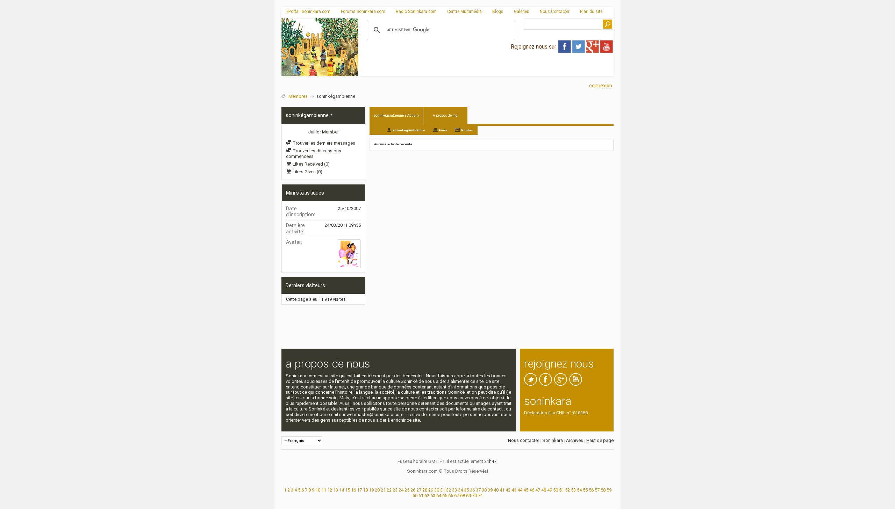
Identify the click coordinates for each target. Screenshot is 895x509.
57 (597, 490)
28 (424, 490)
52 (567, 490)
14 (341, 490)
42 (508, 490)
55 (585, 490)
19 (371, 490)
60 (415, 495)
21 (383, 490)
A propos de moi (445, 115)
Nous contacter (523, 440)
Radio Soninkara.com (416, 11)
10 (317, 490)
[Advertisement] (486, 70)
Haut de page (600, 440)
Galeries (521, 11)
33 (454, 490)
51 (561, 490)
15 (347, 490)
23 (395, 490)
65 (444, 495)
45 (525, 490)
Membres (298, 96)
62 (426, 495)
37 (478, 490)
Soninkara (552, 440)
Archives (574, 440)
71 (480, 495)
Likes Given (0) (307, 171)
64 (438, 495)
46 (531, 490)
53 (573, 490)
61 (420, 495)
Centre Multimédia (464, 11)
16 (353, 490)
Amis (443, 130)
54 (579, 490)
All (376, 130)
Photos (467, 130)
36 (472, 490)
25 (406, 490)
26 (412, 490)
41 (502, 490)
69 (468, 495)
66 (450, 495)
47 (537, 490)
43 (513, 490)
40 (496, 490)
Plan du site (591, 11)
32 (448, 490)
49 (549, 490)
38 (484, 490)
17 (359, 490)
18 (365, 490)
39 (490, 490)
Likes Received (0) (311, 164)
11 (323, 490)
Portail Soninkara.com (309, 11)
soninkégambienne (409, 130)
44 (519, 490)
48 (543, 490)
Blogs (497, 11)
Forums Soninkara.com (363, 11)
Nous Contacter (555, 11)
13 (335, 490)
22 (389, 490)
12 (329, 490)
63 (432, 495)
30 (436, 490)
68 (462, 495)
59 (609, 490)
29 (430, 490)
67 (456, 495)
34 (460, 490)
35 (466, 490)
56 (591, 490)
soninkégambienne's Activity (396, 115)
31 (442, 490)
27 (418, 490)
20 (377, 490)
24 (401, 490)
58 (603, 490)
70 (474, 495)
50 (555, 490)
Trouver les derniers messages (323, 143)
